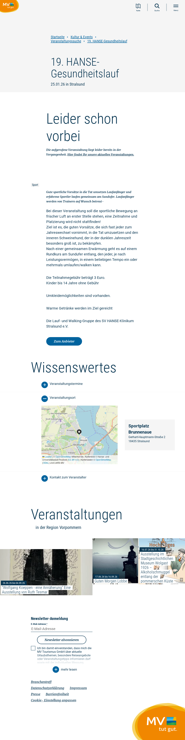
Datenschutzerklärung (47, 688)
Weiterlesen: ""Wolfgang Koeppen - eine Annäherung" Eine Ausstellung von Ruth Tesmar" (46, 572)
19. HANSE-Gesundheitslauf (107, 41)
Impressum (78, 688)
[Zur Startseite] (10, 7)
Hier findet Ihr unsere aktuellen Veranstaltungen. (100, 154)
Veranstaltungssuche (66, 41)
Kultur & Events (82, 37)
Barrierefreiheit (57, 694)
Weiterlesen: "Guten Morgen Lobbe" (115, 561)
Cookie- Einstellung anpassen (53, 700)
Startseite (57, 37)
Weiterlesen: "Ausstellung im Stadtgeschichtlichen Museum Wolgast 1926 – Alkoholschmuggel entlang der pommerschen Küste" (162, 561)
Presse (35, 694)
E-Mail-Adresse (39, 624)
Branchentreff (41, 682)
